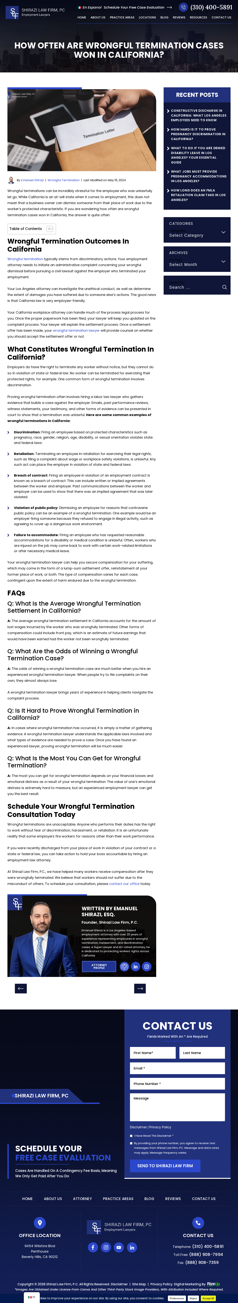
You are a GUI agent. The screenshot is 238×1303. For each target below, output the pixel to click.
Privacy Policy (160, 1127)
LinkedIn (135, 967)
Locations (147, 18)
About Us (98, 18)
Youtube (119, 1247)
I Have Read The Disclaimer (153, 1135)
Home (82, 18)
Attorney (82, 1199)
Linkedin (132, 1247)
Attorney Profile (99, 966)
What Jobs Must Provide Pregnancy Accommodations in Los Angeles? (199, 176)
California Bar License (124, 967)
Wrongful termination (25, 259)
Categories (177, 230)
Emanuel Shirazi (32, 180)
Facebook (93, 1247)
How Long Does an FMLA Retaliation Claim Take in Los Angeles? (198, 195)
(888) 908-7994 (206, 1254)
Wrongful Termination (64, 180)
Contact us (221, 18)
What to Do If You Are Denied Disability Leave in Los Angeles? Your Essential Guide (198, 155)
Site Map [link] (139, 1284)
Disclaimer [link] (119, 1284)
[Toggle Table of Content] (48, 229)
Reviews (179, 18)
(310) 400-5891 (211, 7)
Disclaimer (138, 1127)
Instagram (147, 967)
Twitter (145, 1247)
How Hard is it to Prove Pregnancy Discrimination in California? (198, 134)
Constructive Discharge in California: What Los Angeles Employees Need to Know (198, 115)
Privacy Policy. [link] (161, 1284)
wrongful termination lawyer (76, 330)
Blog (164, 18)
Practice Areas (122, 18)
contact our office (124, 883)
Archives (175, 260)
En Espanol (92, 7)
